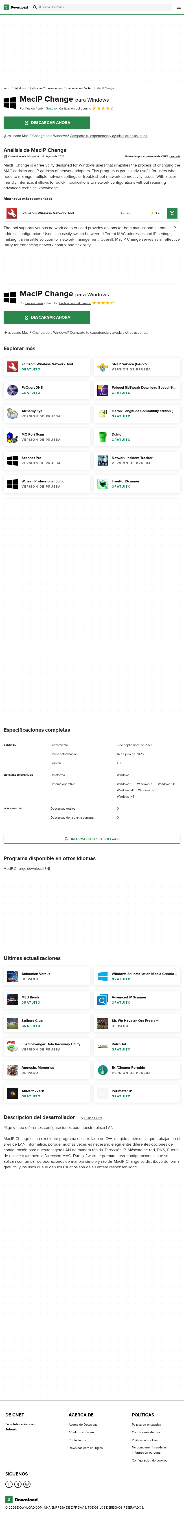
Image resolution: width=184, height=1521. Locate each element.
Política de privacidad (146, 1425)
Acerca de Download (83, 1425)
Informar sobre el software (95, 839)
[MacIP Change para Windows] (10, 102)
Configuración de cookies (149, 1460)
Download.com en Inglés (86, 1448)
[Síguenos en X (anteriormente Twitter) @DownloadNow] (18, 1484)
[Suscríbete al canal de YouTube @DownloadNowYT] (27, 1484)
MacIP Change (64, 99)
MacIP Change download (23, 868)
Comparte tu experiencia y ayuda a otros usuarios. (109, 136)
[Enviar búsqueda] (35, 7)
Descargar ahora (50, 122)
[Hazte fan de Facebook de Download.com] (9, 1484)
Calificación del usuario (75, 108)
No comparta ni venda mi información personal (149, 1450)
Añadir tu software (81, 1432)
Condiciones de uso (146, 1432)
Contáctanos (77, 1440)
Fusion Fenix (93, 1118)
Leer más (174, 156)
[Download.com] (16, 7)
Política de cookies (145, 1440)
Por (31, 108)
